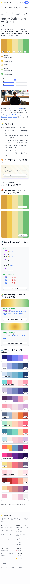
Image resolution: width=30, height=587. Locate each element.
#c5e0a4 (6, 68)
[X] (5, 185)
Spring (21, 115)
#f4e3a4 (6, 64)
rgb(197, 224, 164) (8, 70)
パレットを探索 (18, 13)
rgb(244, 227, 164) (8, 66)
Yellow (15, 117)
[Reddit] (11, 185)
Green (17, 115)
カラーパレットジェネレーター (14, 108)
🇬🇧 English (18, 550)
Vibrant (10, 117)
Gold (13, 115)
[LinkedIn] (8, 185)
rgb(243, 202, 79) (8, 61)
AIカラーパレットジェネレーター (7, 13)
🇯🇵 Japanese (19, 553)
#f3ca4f (6, 59)
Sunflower (4, 117)
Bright (6, 115)
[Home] (6, 2)
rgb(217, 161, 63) (8, 57)
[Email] (20, 185)
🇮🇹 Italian (18, 555)
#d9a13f (6, 55)
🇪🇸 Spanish (19, 558)
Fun (10, 115)
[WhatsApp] (14, 185)
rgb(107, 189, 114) (8, 74)
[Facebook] (2, 185)
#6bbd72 (6, 72)
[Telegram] (17, 185)
